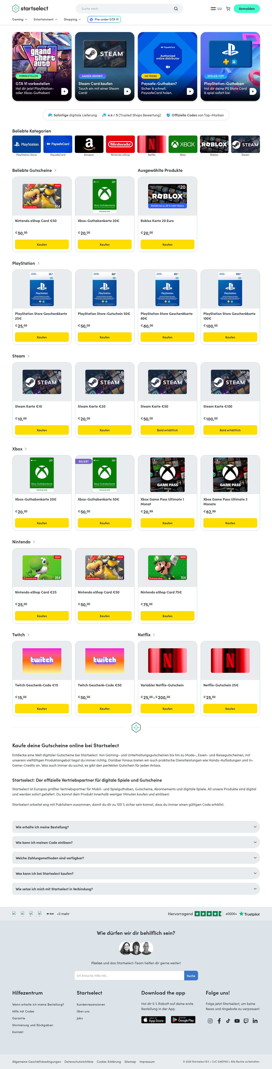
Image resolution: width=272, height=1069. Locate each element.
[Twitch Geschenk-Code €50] (104, 660)
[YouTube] (237, 1021)
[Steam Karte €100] (230, 382)
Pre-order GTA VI (107, 19)
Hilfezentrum (27, 992)
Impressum (147, 1062)
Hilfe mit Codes (23, 1011)
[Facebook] (219, 1021)
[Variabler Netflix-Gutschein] (167, 660)
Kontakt (17, 1032)
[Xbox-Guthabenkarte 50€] (105, 474)
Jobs (80, 1018)
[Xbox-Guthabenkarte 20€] (105, 196)
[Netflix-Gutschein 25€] (230, 660)
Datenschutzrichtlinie (79, 1062)
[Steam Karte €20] (104, 382)
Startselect (89, 992)
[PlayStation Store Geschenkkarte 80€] (167, 289)
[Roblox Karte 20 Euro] (167, 196)
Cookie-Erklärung (109, 1062)
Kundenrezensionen (91, 1004)
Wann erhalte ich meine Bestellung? (38, 1004)
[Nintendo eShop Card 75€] (167, 567)
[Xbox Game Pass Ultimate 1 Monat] (167, 474)
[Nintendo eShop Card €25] (42, 567)
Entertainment (44, 19)
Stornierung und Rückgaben (32, 1025)
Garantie (18, 1018)
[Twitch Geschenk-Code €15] (42, 660)
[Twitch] (246, 1021)
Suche (191, 975)
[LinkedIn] (255, 1021)
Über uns (83, 1011)
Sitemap (130, 1062)
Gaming (17, 19)
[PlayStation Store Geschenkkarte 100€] (230, 289)
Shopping (70, 19)
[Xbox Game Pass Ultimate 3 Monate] (230, 474)
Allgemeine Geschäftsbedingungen (36, 1062)
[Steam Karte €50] (167, 382)
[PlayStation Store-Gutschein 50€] (104, 289)
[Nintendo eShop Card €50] (42, 196)
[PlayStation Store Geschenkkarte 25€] (42, 289)
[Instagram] (210, 1021)
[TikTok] (228, 1021)
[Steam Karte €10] (42, 382)
